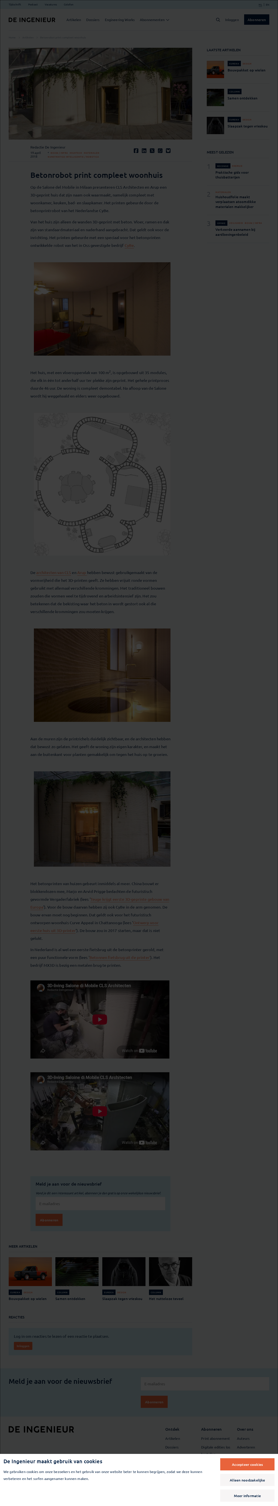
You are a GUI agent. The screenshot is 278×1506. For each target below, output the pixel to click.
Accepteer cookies (247, 1464)
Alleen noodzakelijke (247, 1480)
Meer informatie (247, 1495)
